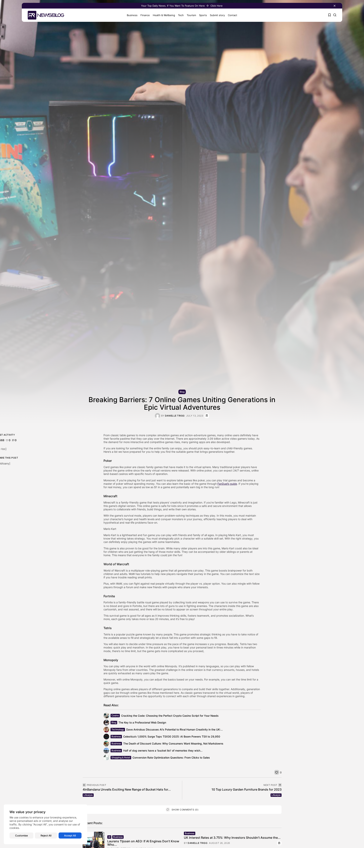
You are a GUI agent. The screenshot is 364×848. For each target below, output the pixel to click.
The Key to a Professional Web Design (142, 722)
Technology (117, 729)
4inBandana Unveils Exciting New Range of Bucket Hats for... (127, 789)
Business (132, 15)
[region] (45, 824)
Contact (232, 15)
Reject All (46, 835)
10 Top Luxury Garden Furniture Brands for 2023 (247, 789)
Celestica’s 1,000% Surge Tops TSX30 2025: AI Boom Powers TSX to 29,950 (171, 736)
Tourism (191, 15)
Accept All (70, 835)
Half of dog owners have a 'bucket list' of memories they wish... (162, 750)
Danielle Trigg (175, 416)
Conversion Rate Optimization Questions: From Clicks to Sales (171, 757)
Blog (182, 391)
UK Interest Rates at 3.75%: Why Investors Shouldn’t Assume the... (232, 837)
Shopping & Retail (120, 757)
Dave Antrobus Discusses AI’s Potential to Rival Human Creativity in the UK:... (174, 729)
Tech (181, 15)
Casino (115, 715)
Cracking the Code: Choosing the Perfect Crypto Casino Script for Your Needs (170, 715)
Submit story (217, 15)
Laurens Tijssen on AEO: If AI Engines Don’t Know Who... (143, 842)
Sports (203, 15)
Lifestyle (88, 795)
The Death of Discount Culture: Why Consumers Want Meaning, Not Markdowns (173, 743)
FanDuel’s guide (227, 483)
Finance (145, 15)
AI (109, 836)
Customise (21, 835)
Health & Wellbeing (164, 15)
